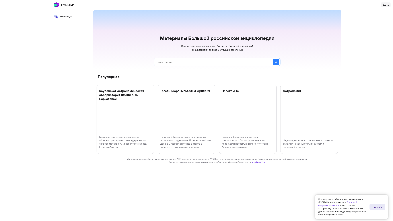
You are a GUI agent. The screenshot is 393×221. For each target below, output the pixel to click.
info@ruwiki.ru (258, 162)
